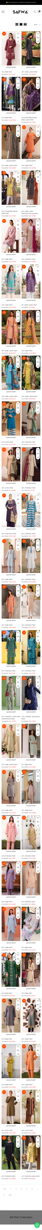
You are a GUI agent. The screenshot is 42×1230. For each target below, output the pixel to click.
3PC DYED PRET (7, 488)
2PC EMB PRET (27, 165)
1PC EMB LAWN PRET (29, 305)
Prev (4, 1189)
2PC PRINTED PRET (29, 534)
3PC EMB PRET (27, 351)
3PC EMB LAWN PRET (9, 351)
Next (10, 1195)
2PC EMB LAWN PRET (29, 72)
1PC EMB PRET (7, 72)
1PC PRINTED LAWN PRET (31, 1176)
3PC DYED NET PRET (9, 534)
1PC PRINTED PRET (28, 902)
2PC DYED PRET (7, 442)
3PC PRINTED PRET (29, 259)
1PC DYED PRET (7, 1130)
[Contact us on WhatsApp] (37, 1225)
